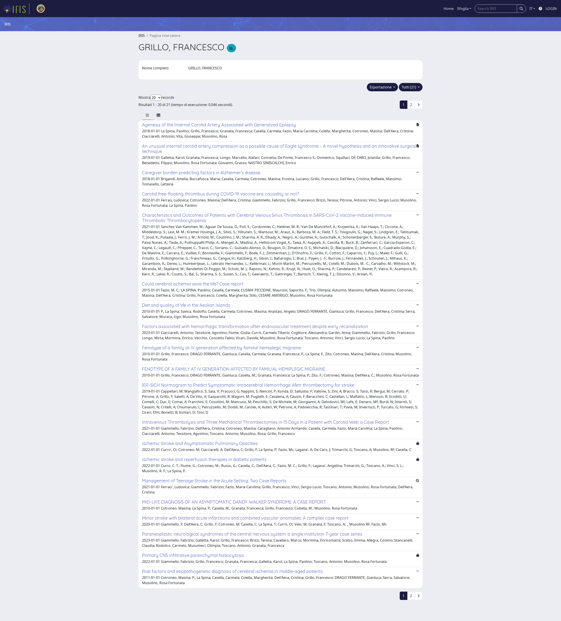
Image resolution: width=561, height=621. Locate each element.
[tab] (147, 115)
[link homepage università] (41, 8)
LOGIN (551, 8)
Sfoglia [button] (463, 8)
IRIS (141, 35)
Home (449, 8)
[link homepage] (16, 8)
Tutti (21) (409, 87)
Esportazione (381, 87)
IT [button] (531, 8)
